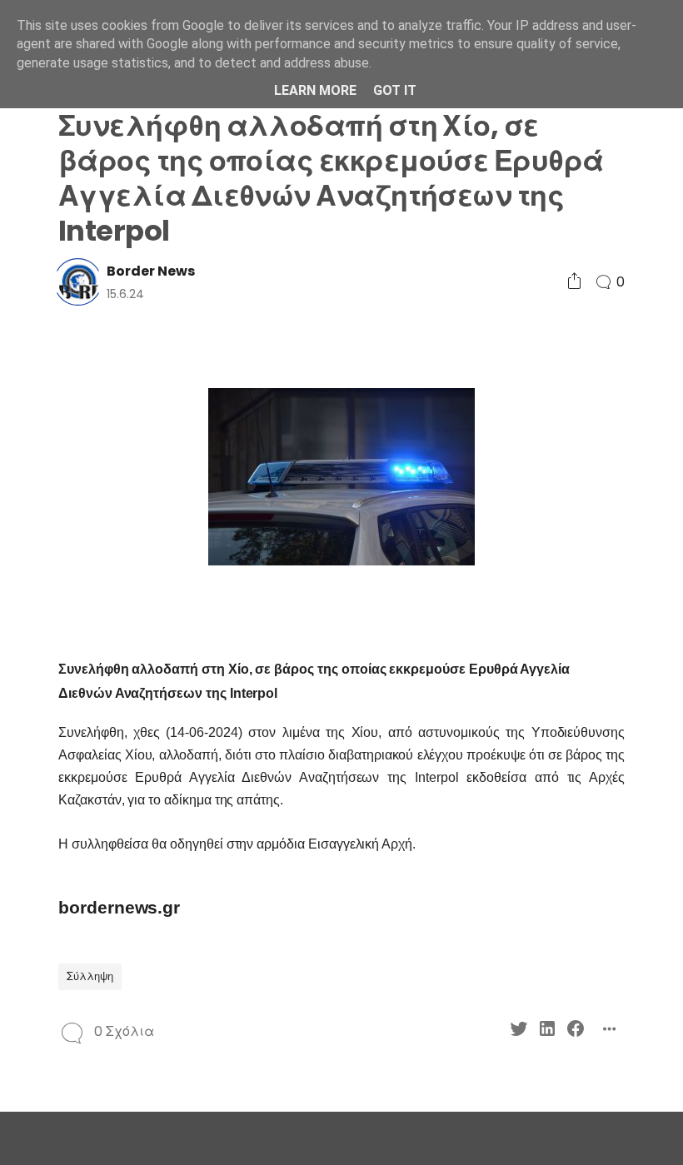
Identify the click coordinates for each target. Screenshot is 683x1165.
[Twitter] (519, 1031)
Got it (394, 90)
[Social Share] (574, 281)
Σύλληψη (90, 976)
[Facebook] (576, 1031)
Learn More (315, 90)
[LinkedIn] (547, 1031)
